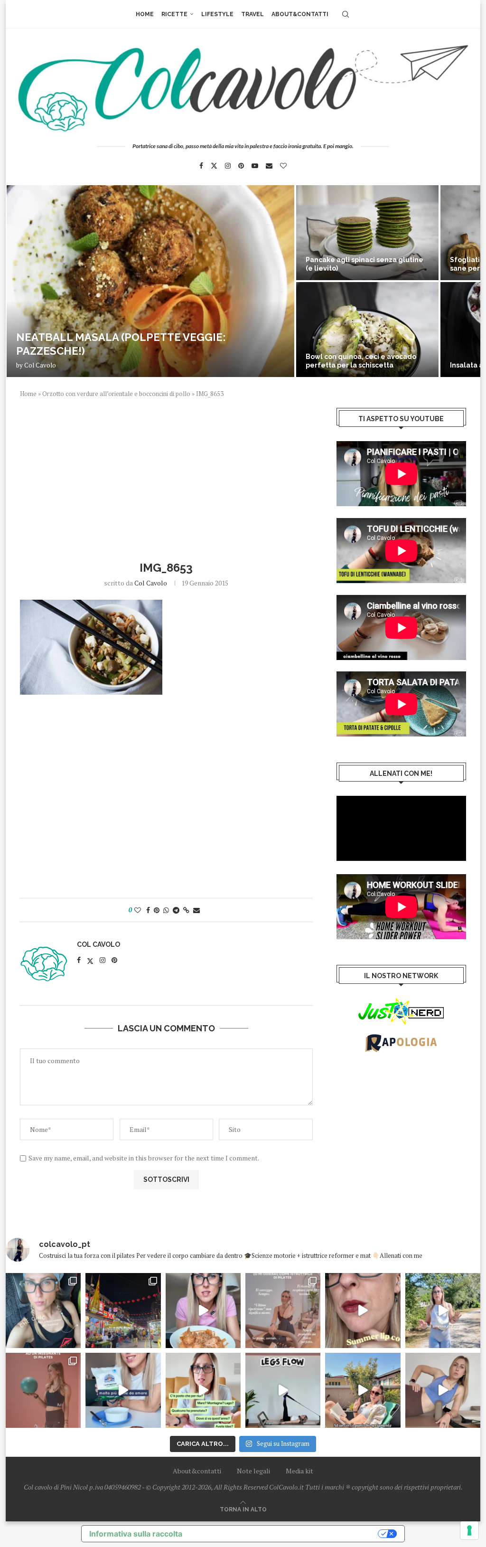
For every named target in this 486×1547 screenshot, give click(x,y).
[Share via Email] (196, 910)
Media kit (299, 1470)
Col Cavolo (40, 365)
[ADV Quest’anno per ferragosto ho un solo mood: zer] (203, 1390)
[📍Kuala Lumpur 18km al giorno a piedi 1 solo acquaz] (122, 1310)
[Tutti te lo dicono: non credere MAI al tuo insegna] (43, 1390)
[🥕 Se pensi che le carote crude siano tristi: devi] (203, 1310)
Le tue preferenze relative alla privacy (285, 1533)
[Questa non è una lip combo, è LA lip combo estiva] (362, 1310)
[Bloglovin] (283, 165)
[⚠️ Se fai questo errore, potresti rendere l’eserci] (442, 1390)
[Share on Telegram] (176, 910)
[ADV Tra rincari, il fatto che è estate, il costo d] (362, 1390)
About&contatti (299, 14)
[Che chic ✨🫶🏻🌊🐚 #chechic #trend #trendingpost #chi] (43, 1310)
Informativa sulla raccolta (135, 1533)
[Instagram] (228, 165)
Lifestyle (217, 14)
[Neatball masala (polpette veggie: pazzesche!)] (150, 281)
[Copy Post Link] (186, 910)
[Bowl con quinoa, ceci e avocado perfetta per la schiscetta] (367, 329)
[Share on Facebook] (148, 910)
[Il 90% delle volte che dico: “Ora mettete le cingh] (282, 1390)
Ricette (174, 14)
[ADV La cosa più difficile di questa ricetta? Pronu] (122, 1390)
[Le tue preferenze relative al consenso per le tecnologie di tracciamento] (469, 1530)
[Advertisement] (166, 478)
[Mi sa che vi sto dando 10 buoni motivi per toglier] (282, 1310)
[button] (23, 281)
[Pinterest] (241, 165)
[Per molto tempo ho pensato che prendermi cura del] (442, 1310)
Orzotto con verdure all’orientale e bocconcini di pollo (116, 393)
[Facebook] (201, 165)
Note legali (253, 1470)
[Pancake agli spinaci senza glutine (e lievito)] (367, 232)
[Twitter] (214, 165)
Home (145, 14)
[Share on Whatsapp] (166, 910)
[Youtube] (255, 165)
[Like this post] (137, 910)
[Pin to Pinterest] (156, 910)
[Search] (345, 14)
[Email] (269, 165)
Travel (252, 14)
